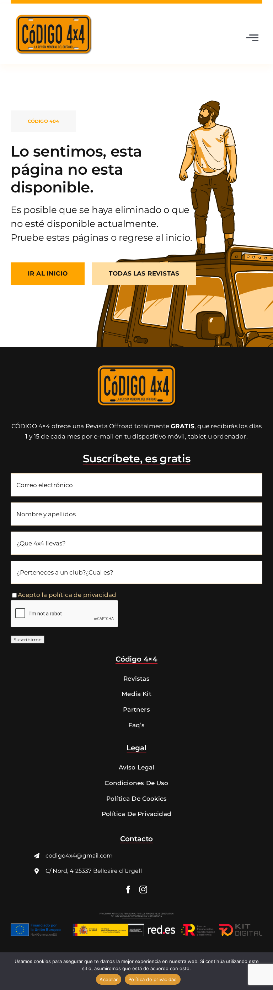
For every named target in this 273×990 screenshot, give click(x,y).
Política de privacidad (152, 979)
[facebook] (128, 889)
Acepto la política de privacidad (67, 594)
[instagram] (143, 889)
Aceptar (109, 979)
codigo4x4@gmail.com (79, 855)
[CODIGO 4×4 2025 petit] (136, 364)
